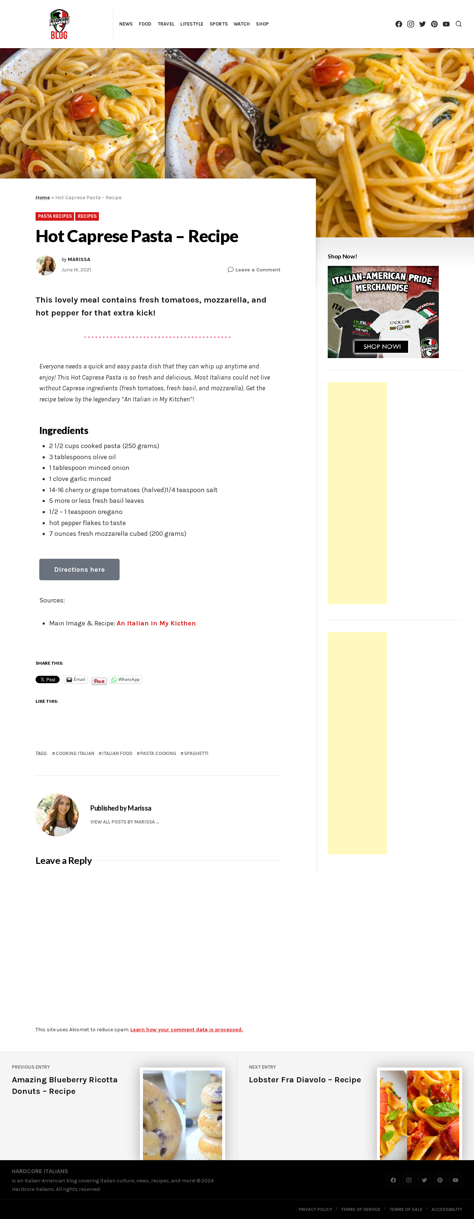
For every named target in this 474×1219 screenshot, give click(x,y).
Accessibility (446, 1209)
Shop (262, 24)
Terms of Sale (406, 1209)
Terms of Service (361, 1209)
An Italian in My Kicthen (158, 623)
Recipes (87, 216)
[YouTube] (446, 24)
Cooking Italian (75, 753)
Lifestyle (191, 24)
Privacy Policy (315, 1209)
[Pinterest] (434, 24)
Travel (166, 24)
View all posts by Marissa (122, 822)
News (126, 24)
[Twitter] (422, 24)
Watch (242, 24)
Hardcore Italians (40, 1171)
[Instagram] (410, 24)
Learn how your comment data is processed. (186, 1029)
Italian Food (117, 753)
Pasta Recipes (55, 216)
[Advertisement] (358, 494)
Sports (219, 24)
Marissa (79, 260)
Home (43, 197)
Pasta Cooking (158, 753)
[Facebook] (398, 24)
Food (145, 24)
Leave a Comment (258, 269)
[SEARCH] (458, 23)
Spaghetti (196, 753)
